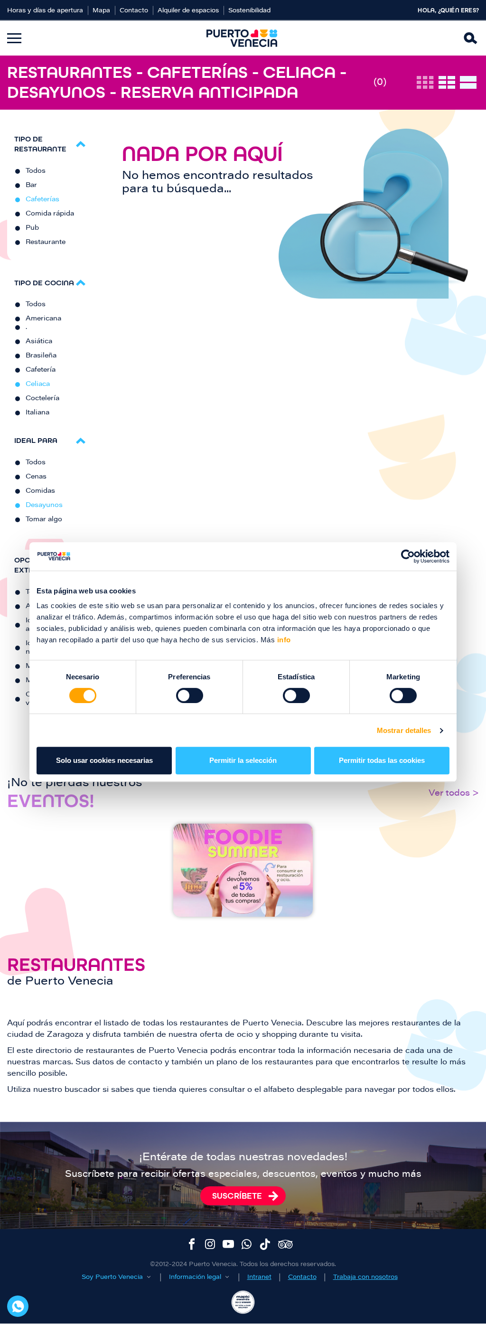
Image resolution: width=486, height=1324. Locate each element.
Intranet (259, 1277)
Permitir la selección (243, 760)
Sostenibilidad (249, 11)
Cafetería (41, 370)
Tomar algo (44, 519)
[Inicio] (242, 38)
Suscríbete (237, 1196)
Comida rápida (50, 214)
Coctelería (42, 398)
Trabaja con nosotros (365, 1277)
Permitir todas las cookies (382, 760)
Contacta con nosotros (17, 1306)
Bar (31, 185)
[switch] (189, 695)
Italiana (37, 413)
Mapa (101, 11)
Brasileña (41, 356)
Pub (32, 228)
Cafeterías (42, 200)
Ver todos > (454, 793)
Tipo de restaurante (40, 143)
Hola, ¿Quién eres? (448, 10)
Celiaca (38, 384)
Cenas (36, 477)
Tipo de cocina (44, 282)
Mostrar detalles (404, 730)
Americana (43, 319)
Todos (36, 171)
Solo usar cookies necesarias (104, 760)
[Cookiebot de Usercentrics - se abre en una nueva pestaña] (407, 556)
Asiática (39, 341)
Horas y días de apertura (45, 11)
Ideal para (35, 440)
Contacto (134, 11)
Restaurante (45, 242)
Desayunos (44, 505)
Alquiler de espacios (188, 11)
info (283, 640)
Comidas (40, 491)
